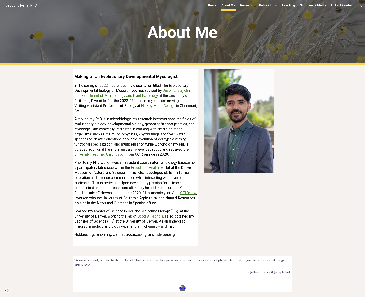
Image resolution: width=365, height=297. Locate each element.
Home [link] (212, 5)
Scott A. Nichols (150, 216)
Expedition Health (145, 168)
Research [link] (247, 5)
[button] (360, 5)
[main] (182, 32)
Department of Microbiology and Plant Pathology (119, 95)
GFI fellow (188, 193)
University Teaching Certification (99, 154)
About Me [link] (228, 5)
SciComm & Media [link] (313, 5)
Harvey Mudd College (158, 106)
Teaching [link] (288, 5)
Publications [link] (268, 5)
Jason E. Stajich (175, 90)
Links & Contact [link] (342, 5)
